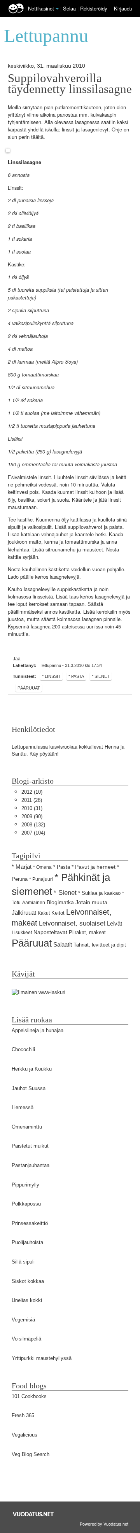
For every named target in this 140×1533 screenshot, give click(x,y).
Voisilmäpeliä (26, 1339)
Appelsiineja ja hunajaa (37, 1030)
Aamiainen (33, 902)
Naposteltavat (50, 932)
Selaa (70, 8)
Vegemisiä (23, 1320)
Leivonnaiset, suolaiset (72, 923)
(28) (31, 800)
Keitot (58, 913)
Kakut (44, 913)
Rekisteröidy (93, 8)
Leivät (114, 923)
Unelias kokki (27, 1300)
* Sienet (101, 676)
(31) (31, 808)
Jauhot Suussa (29, 1088)
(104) (33, 833)
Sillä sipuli (23, 1262)
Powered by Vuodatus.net (104, 1524)
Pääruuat (29, 688)
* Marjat (22, 866)
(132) (33, 825)
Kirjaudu (123, 8)
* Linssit (51, 676)
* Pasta (76, 676)
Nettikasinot (41, 8)
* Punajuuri (41, 879)
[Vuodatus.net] (33, 1514)
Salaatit (62, 944)
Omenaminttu (27, 1127)
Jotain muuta (91, 902)
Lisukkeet (22, 932)
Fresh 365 (23, 1415)
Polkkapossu (26, 1204)
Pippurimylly (25, 1185)
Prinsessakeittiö (30, 1223)
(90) (31, 816)
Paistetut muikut (30, 1146)
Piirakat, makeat (87, 932)
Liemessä (22, 1107)
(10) (31, 792)
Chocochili (23, 1049)
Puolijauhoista (27, 1242)
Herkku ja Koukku (32, 1069)
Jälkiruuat (24, 912)
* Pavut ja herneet (94, 867)
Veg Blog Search (30, 1454)
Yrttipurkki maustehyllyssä (42, 1358)
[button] (57, 9)
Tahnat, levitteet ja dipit (100, 945)
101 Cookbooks (29, 1396)
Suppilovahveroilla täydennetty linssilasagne (70, 83)
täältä (37, 137)
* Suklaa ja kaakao (99, 893)
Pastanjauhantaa (30, 1165)
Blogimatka (60, 902)
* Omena (42, 867)
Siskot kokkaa (28, 1281)
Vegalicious (24, 1435)
